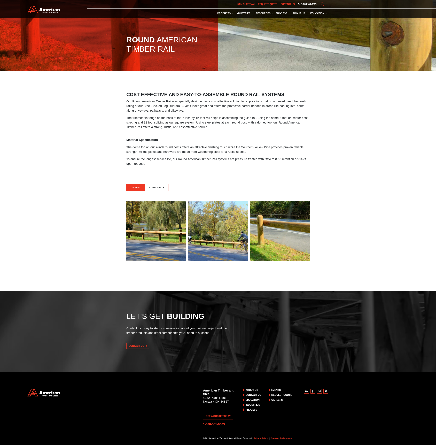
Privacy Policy (261, 438)
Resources (263, 13)
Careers (277, 400)
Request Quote (267, 4)
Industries (243, 13)
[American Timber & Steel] (43, 9)
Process (282, 13)
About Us (299, 13)
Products (224, 13)
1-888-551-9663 (308, 4)
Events (276, 390)
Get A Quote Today (218, 416)
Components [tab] (156, 187)
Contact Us (288, 4)
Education (317, 13)
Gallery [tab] (136, 187)
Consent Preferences (281, 438)
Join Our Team (246, 4)
